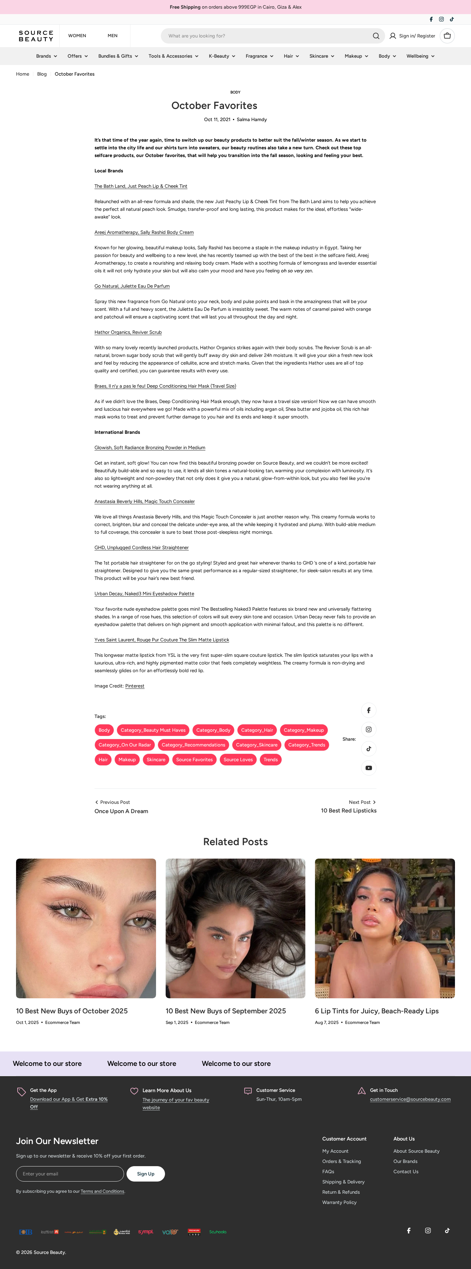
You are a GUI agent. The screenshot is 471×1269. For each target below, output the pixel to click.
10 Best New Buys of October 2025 (72, 1011)
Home (22, 74)
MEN (113, 35)
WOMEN (77, 35)
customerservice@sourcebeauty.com (410, 1099)
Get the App (43, 1090)
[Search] (376, 36)
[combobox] (273, 36)
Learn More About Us (167, 1090)
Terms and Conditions (102, 1191)
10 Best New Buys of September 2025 (226, 1011)
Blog (42, 74)
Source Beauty (49, 1252)
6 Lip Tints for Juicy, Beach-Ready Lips (377, 1011)
